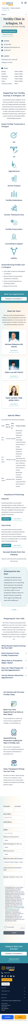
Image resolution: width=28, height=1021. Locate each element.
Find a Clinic (5, 8)
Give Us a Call (13, 959)
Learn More (13, 350)
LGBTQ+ (14, 258)
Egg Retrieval (14, 171)
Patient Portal (7, 34)
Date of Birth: (7, 814)
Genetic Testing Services (14, 215)
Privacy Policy (10, 907)
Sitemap (3, 1010)
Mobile (5, 830)
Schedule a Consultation (13, 299)
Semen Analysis (14, 186)
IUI (14, 157)
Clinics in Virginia (15, 8)
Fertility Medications (14, 200)
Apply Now (6, 519)
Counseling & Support (14, 244)
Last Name (18, 806)
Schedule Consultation (9, 31)
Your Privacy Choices (5, 1005)
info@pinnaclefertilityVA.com (11, 47)
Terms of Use (20, 906)
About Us (4, 997)
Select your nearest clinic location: (13, 858)
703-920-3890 (7, 44)
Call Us (20, 1017)
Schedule (7, 1017)
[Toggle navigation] (25, 3)
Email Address (7, 822)
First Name (6, 806)
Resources (4, 994)
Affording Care (5, 991)
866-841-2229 (7, 972)
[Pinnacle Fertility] (7, 4)
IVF (14, 142)
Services (3, 988)
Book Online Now (7, 979)
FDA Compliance (5, 1008)
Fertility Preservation (14, 229)
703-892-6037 (7, 50)
